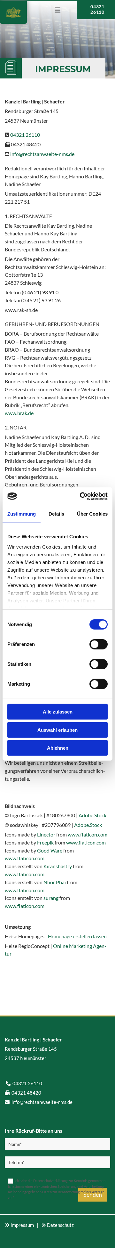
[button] (57, 11)
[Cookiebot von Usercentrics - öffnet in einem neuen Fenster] (81, 496)
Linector (46, 834)
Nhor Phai (54, 882)
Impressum (22, 1225)
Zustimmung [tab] (21, 514)
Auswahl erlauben (57, 729)
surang (50, 898)
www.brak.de (19, 413)
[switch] (98, 644)
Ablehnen (57, 748)
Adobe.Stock (92, 815)
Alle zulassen (58, 711)
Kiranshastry (57, 866)
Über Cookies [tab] (92, 514)
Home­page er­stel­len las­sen (77, 936)
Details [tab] (56, 514)
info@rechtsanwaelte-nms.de (42, 154)
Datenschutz (60, 1225)
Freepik (45, 842)
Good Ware (49, 850)
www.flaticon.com (87, 834)
